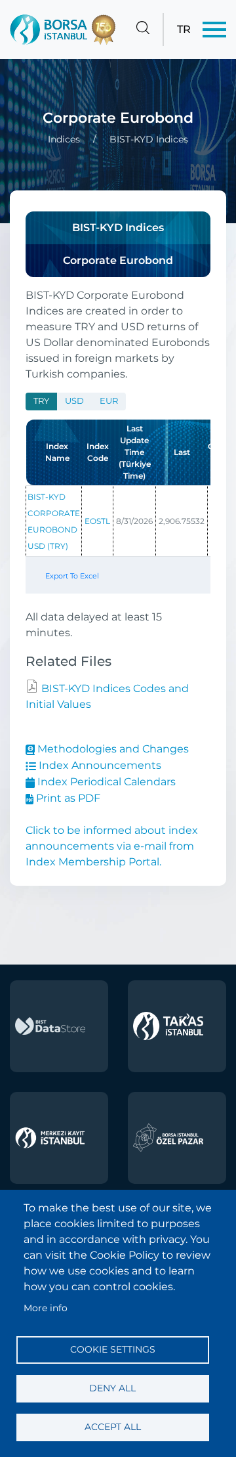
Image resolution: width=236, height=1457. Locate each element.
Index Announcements (98, 765)
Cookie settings (112, 1349)
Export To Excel (72, 575)
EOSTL (97, 521)
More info (46, 1308)
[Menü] (214, 29)
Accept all (113, 1427)
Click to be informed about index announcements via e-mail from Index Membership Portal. (112, 846)
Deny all (112, 1388)
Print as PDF (66, 798)
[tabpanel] (118, 517)
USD (74, 401)
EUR (109, 401)
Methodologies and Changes (112, 749)
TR (184, 29)
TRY (41, 401)
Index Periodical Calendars (105, 781)
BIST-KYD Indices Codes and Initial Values (107, 696)
